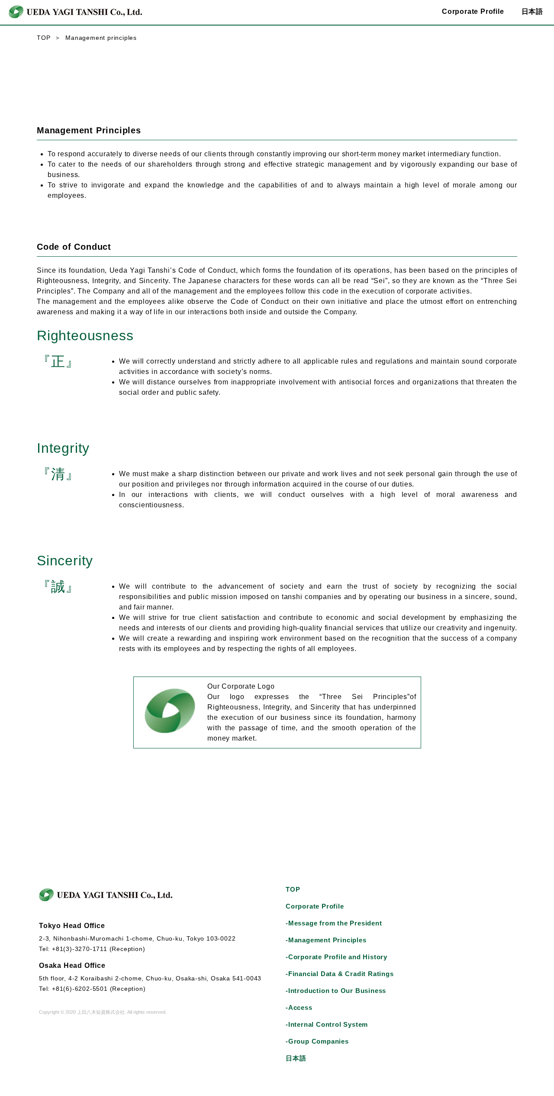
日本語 (532, 11)
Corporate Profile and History (336, 957)
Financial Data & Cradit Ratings (340, 973)
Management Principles (326, 940)
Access (299, 1007)
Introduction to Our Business (336, 990)
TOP (43, 37)
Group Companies (317, 1041)
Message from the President (334, 923)
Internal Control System (327, 1024)
